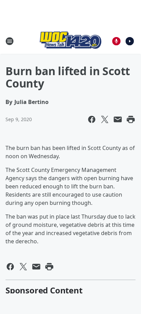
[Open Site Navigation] (9, 41)
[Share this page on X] (105, 119)
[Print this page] (131, 119)
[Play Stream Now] (130, 41)
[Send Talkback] (116, 41)
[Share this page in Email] (118, 119)
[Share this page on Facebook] (92, 119)
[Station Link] (70, 41)
